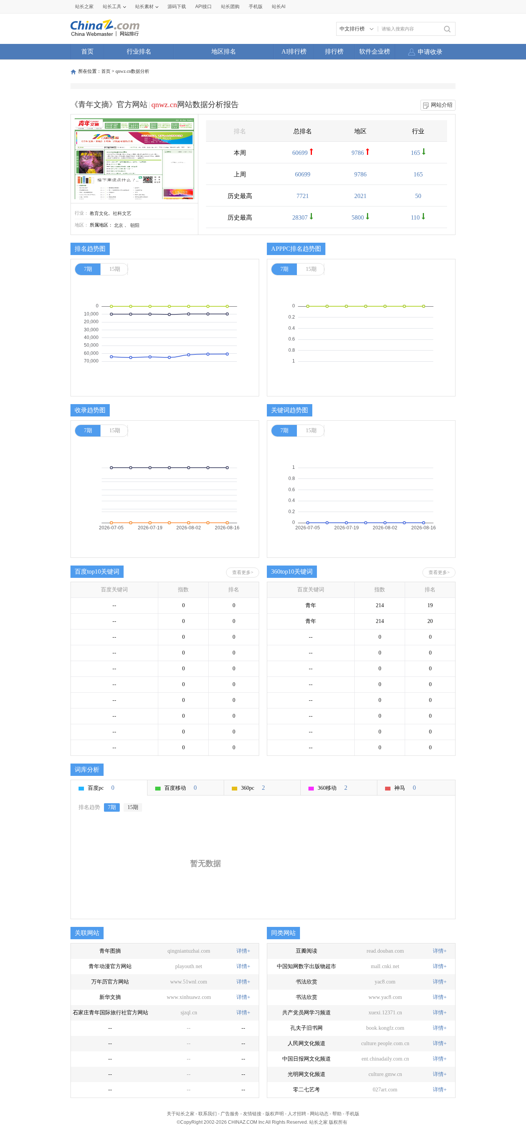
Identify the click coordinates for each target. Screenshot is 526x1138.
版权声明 (274, 1113)
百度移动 (180, 787)
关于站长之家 (180, 1113)
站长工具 (112, 6)
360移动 (332, 787)
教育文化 (99, 213)
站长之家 (84, 6)
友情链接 (252, 1113)
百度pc (101, 787)
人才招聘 (297, 1113)
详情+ (243, 951)
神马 (405, 787)
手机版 (352, 1113)
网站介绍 (441, 105)
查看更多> (242, 572)
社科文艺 (122, 213)
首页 (87, 51)
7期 (88, 269)
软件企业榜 (374, 51)
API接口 (203, 6)
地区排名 (223, 51)
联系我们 (207, 1113)
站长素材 (144, 6)
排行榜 (334, 51)
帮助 (337, 1113)
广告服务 (230, 1113)
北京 (118, 225)
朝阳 (134, 225)
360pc (253, 787)
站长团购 (230, 6)
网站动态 (319, 1113)
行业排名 (139, 51)
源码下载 (177, 6)
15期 (114, 269)
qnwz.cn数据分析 (132, 71)
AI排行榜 (294, 51)
